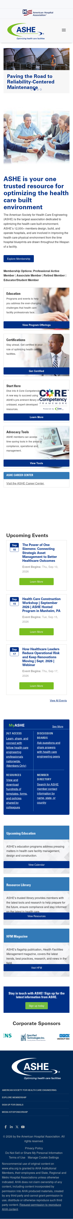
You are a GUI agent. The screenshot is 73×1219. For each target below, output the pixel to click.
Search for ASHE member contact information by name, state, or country (48, 793)
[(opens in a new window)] (35, 1036)
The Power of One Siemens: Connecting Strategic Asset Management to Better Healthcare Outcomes (39, 553)
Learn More (36, 581)
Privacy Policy (34, 1148)
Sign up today (36, 1005)
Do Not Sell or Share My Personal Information (34, 1153)
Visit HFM (36, 967)
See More (57, 726)
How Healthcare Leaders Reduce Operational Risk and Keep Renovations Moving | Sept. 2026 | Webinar (41, 657)
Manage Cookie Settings (43, 1157)
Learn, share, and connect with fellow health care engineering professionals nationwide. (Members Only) (17, 752)
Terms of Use (17, 1157)
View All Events (58, 700)
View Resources (36, 916)
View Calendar (36, 864)
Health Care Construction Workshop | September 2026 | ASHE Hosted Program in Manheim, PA (41, 605)
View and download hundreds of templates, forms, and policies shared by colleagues (16, 793)
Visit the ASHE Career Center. (25, 483)
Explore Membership (18, 258)
